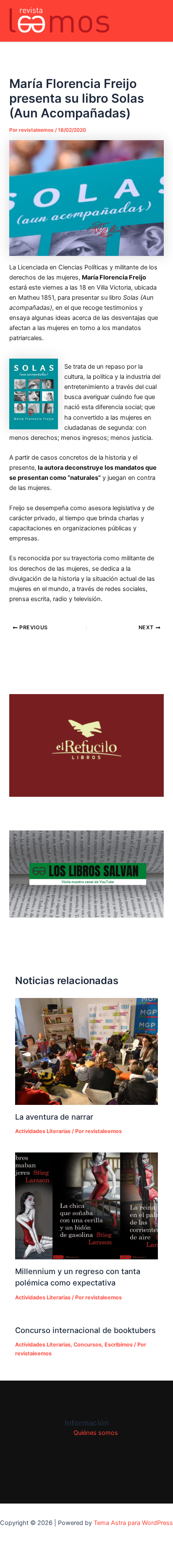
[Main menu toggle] (156, 21)
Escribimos (119, 1344)
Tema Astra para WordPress (133, 1523)
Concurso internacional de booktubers (85, 1330)
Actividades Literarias (43, 1131)
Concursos (87, 1344)
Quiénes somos (95, 1433)
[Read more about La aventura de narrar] (86, 1051)
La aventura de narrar (54, 1116)
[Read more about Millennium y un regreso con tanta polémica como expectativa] (86, 1205)
